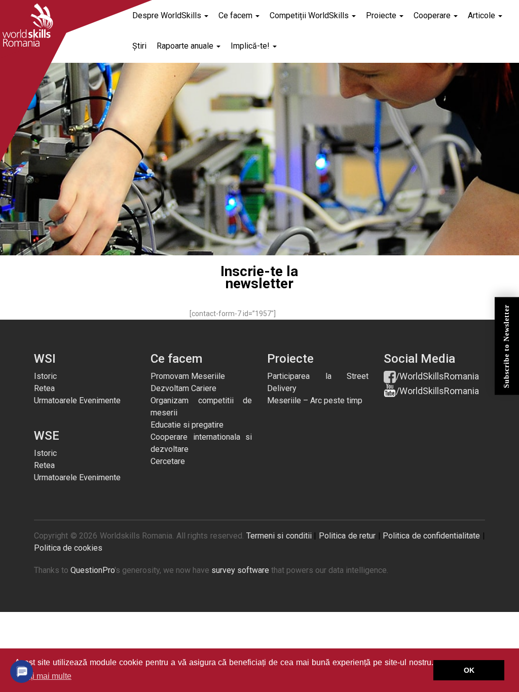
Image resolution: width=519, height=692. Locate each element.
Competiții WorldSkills (310, 15)
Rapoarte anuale (186, 46)
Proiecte (382, 15)
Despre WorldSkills (167, 15)
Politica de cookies (68, 548)
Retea (44, 388)
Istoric (45, 376)
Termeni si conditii (279, 536)
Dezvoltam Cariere (183, 388)
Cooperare (433, 15)
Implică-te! (251, 46)
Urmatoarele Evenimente (77, 400)
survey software (240, 570)
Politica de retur (347, 536)
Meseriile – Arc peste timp (314, 400)
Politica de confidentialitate (431, 536)
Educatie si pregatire (187, 425)
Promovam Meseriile (188, 376)
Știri (139, 46)
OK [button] (469, 670)
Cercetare (168, 461)
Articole (482, 15)
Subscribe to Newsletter (506, 346)
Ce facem (236, 15)
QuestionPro (92, 570)
